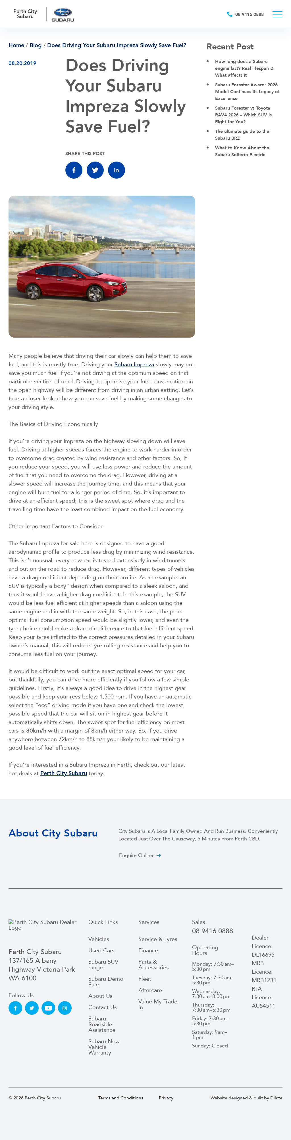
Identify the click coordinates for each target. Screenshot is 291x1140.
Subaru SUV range (103, 964)
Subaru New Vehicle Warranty (104, 1047)
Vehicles (98, 939)
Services (148, 922)
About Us (100, 996)
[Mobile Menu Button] (277, 14)
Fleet (144, 979)
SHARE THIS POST (85, 153)
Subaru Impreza (134, 364)
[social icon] (15, 1008)
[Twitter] (95, 170)
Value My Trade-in (158, 1004)
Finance (148, 950)
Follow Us (21, 995)
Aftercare (150, 990)
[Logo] (44, 930)
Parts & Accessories (153, 964)
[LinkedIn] (116, 170)
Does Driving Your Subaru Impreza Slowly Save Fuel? (116, 45)
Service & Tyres (157, 939)
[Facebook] (73, 170)
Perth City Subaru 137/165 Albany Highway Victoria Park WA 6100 (42, 965)
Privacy (166, 1098)
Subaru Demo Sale (105, 981)
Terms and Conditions (120, 1098)
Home (16, 45)
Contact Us (102, 1007)
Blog (36, 45)
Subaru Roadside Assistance (101, 1024)
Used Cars (101, 950)
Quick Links (103, 922)
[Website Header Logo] (63, 14)
